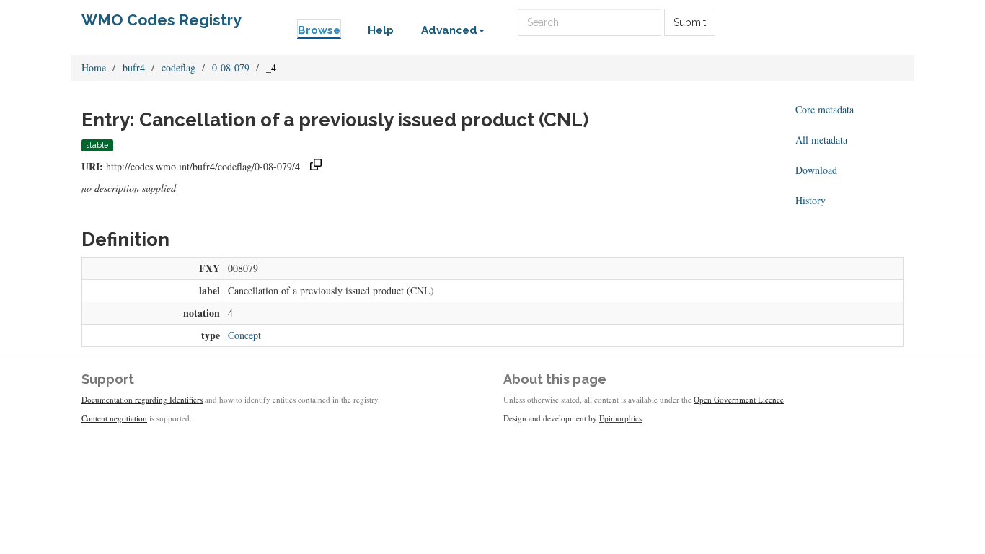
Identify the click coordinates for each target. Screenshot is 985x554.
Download (816, 170)
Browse (319, 30)
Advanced (449, 30)
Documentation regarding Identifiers (142, 399)
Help (381, 30)
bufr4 (134, 67)
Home (93, 67)
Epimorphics (620, 418)
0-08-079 (230, 67)
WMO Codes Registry (161, 20)
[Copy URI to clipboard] (316, 166)
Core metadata (824, 109)
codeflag (178, 67)
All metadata (821, 139)
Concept (244, 335)
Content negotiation (114, 418)
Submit (689, 22)
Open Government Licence (739, 399)
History (810, 200)
